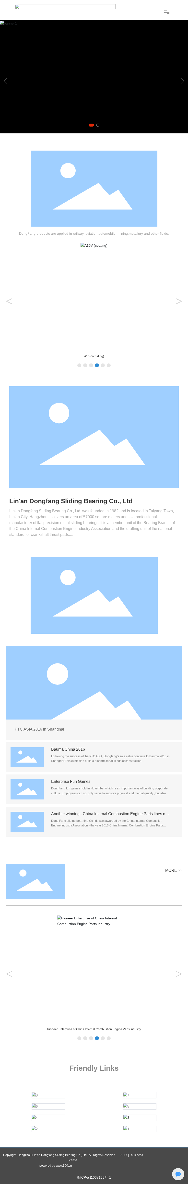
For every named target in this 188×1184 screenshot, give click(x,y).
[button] (91, 125)
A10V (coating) (94, 356)
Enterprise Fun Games (70, 781)
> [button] (179, 301)
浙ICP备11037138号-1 (94, 1177)
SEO (123, 1155)
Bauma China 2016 (68, 749)
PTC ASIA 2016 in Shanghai (39, 729)
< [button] (9, 301)
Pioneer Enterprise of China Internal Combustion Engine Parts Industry (94, 1029)
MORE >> (173, 870)
